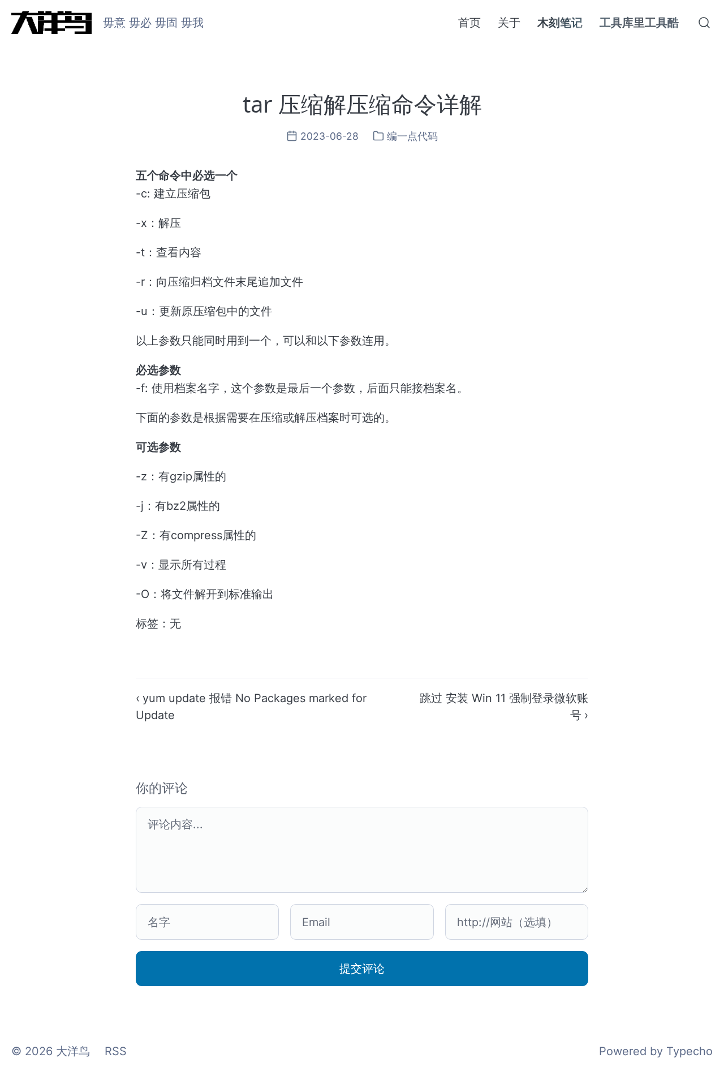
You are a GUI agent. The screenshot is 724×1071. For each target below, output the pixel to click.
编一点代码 (412, 136)
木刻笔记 (560, 22)
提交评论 (362, 968)
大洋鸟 (73, 1051)
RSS (116, 1051)
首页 (469, 22)
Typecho (689, 1051)
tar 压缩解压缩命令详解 (362, 103)
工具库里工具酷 (639, 22)
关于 (509, 22)
